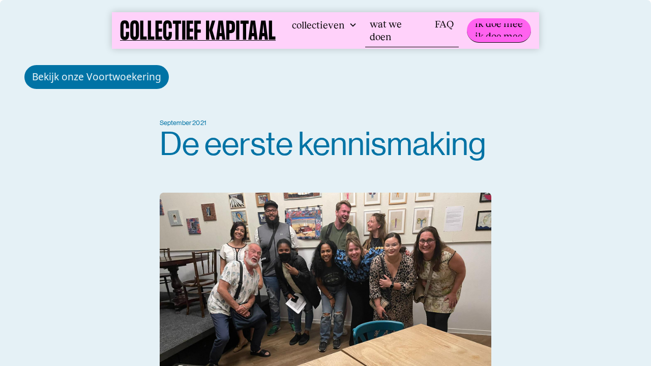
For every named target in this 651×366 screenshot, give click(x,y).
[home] (198, 30)
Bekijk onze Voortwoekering (96, 76)
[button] (324, 25)
